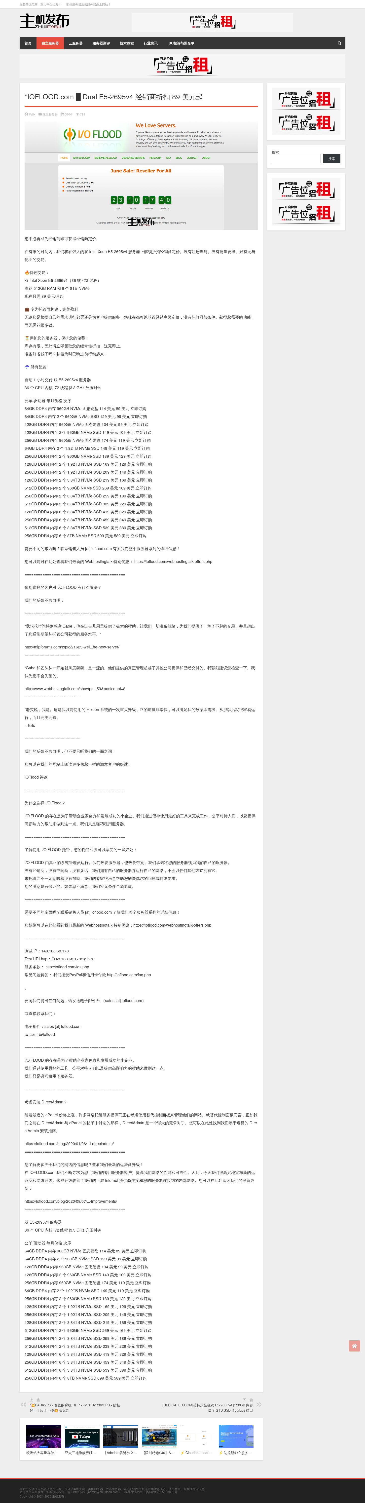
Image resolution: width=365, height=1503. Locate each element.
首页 (28, 42)
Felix (32, 114)
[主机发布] (44, 14)
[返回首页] (354, 1346)
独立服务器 (50, 42)
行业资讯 (151, 42)
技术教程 (127, 42)
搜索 (275, 152)
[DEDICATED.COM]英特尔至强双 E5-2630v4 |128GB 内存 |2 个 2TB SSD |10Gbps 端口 (207, 1407)
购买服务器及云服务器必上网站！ (88, 4)
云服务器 (76, 42)
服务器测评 (101, 42)
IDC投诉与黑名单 (181, 42)
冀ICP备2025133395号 (161, 1492)
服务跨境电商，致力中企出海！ (40, 4)
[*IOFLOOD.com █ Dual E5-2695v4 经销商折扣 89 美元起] (141, 125)
